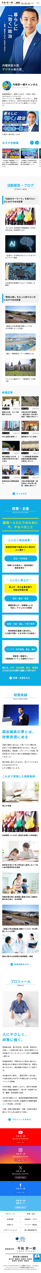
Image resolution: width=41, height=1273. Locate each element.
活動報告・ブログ (30, 1219)
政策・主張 (31, 1214)
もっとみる (21, 493)
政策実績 (10, 1219)
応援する (10, 1225)
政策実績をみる (21, 964)
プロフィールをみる (21, 1119)
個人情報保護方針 (30, 1230)
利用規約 (22, 1267)
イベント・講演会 (30, 1225)
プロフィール (10, 1214)
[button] (37, 143)
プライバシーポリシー (12, 1267)
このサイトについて (10, 1230)
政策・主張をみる (21, 677)
